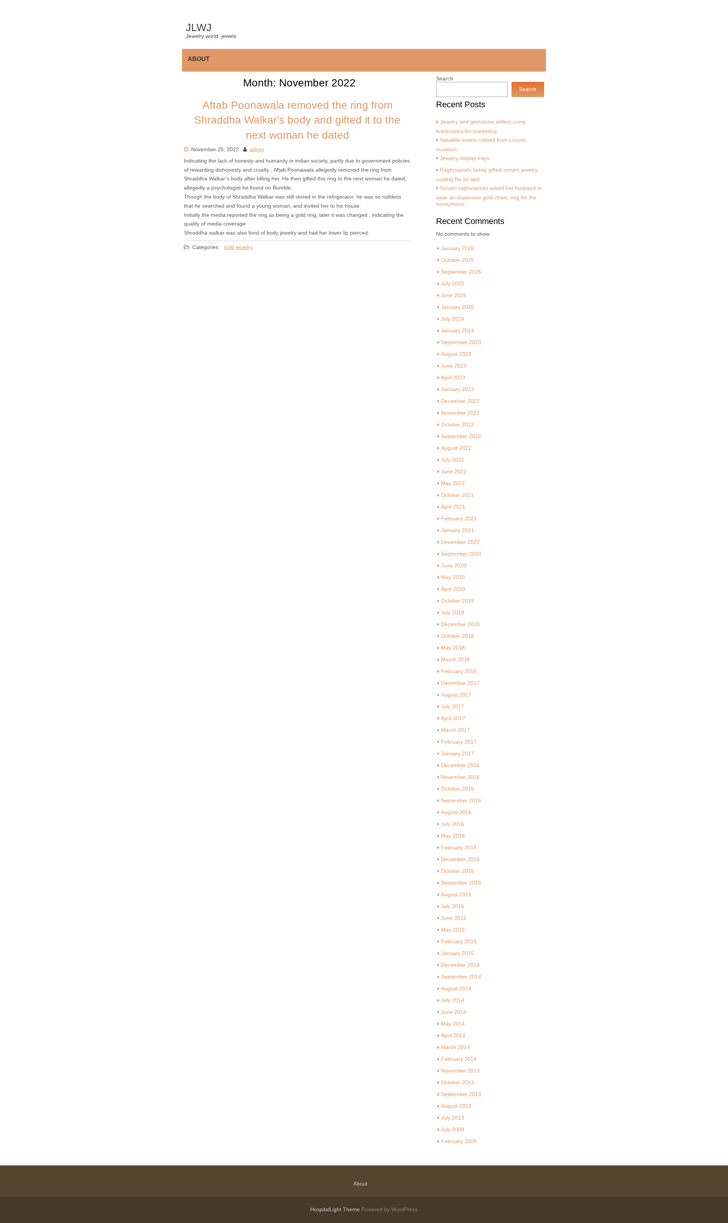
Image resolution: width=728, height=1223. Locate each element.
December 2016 (460, 765)
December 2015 (460, 859)
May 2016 (453, 836)
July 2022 (452, 460)
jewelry (244, 247)
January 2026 (457, 248)
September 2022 (461, 436)
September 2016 (461, 800)
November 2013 (460, 1071)
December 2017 (460, 683)
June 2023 (453, 366)
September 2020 (461, 554)
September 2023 (461, 342)
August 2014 (456, 988)
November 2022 (460, 413)
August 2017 (456, 695)
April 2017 (453, 718)
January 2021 (457, 530)
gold (229, 247)
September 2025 (461, 272)
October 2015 (457, 871)
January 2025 (457, 307)
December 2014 (460, 965)
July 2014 (452, 1000)
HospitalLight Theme (335, 1209)
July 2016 (452, 824)
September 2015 (461, 883)
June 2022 (453, 471)
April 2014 (453, 1035)
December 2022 (460, 401)
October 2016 (457, 789)
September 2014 (461, 977)
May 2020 (453, 577)
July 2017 (452, 706)
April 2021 (453, 507)
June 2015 (453, 918)
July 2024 (452, 319)
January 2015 (457, 953)
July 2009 (452, 1129)
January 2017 (457, 753)
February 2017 (459, 742)
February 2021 (459, 518)
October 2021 (457, 495)
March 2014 (455, 1047)
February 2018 (459, 671)
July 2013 (452, 1118)
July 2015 (452, 906)
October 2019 (457, 601)
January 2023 (457, 389)
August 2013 (456, 1106)
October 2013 (457, 1082)
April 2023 (453, 377)
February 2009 (459, 1141)
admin (256, 149)
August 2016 (456, 812)
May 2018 (453, 648)
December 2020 (460, 542)
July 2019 (452, 612)
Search (444, 78)
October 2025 (457, 260)
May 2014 (453, 1024)
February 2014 (459, 1059)
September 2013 (461, 1094)
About (199, 59)
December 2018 (460, 624)
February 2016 (459, 847)
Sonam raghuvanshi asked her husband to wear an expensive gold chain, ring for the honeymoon (489, 196)
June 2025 (453, 295)
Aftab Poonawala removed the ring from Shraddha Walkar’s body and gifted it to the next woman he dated (297, 120)
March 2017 (455, 730)
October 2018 (457, 636)
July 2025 (452, 283)
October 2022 (457, 424)
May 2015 (453, 930)
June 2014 (453, 1012)
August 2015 (456, 894)
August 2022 (456, 448)
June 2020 (453, 565)
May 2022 (453, 483)
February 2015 (459, 941)
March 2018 (455, 659)
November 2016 (460, 777)
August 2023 (456, 354)
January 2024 (457, 330)
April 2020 (453, 589)
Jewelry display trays (465, 158)
